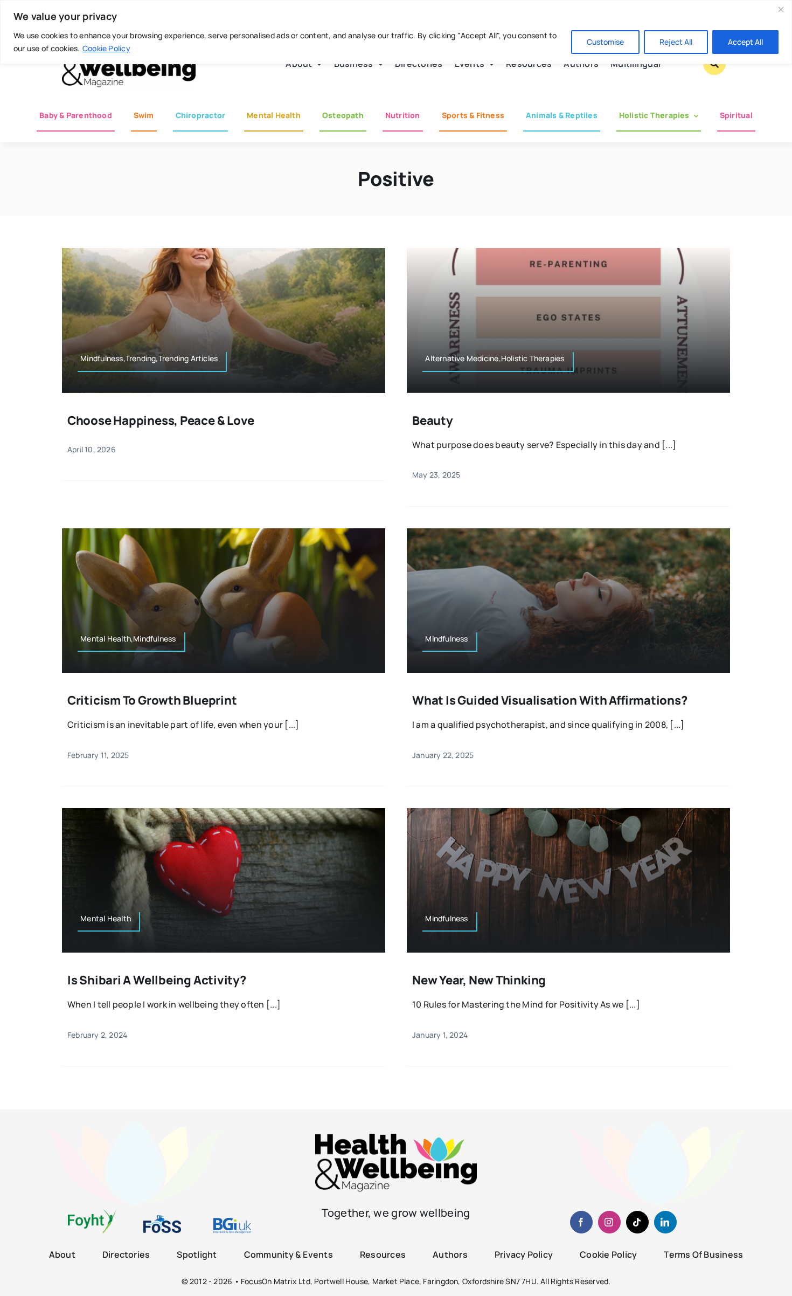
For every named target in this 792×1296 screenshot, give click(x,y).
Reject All (675, 42)
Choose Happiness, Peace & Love (160, 420)
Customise (605, 42)
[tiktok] (637, 1222)
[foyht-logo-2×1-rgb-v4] (92, 1213)
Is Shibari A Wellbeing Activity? (156, 980)
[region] (396, 32)
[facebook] (581, 1222)
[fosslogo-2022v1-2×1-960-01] (162, 1219)
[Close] (780, 9)
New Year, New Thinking (479, 980)
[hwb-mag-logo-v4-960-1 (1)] (396, 1138)
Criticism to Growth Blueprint (152, 700)
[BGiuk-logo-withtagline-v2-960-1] (232, 1222)
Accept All (745, 42)
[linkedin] (665, 1222)
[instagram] (609, 1222)
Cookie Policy (106, 48)
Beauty (432, 420)
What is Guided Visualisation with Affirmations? (549, 700)
